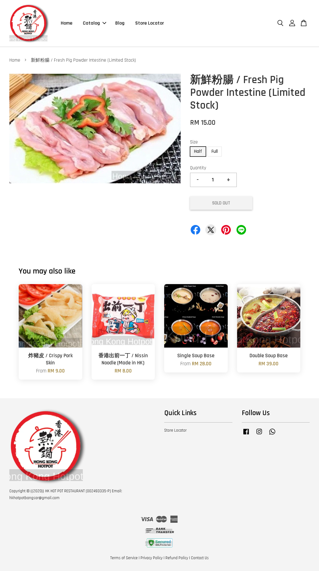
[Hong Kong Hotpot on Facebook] (246, 434)
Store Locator (149, 23)
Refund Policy (176, 557)
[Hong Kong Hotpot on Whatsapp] (272, 434)
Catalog (91, 23)
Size (194, 142)
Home (66, 23)
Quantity (198, 168)
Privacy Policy (151, 557)
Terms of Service (124, 557)
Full (215, 151)
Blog (120, 23)
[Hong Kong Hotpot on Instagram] (259, 434)
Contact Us (200, 557)
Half (198, 151)
